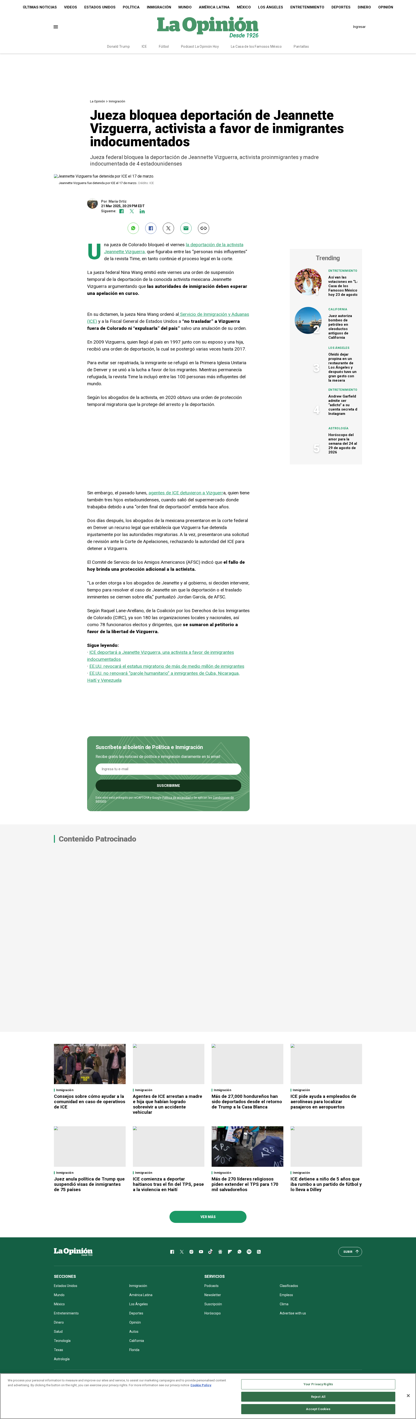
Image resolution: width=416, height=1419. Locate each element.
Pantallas (301, 46)
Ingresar (359, 27)
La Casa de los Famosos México (256, 46)
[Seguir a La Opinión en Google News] (220, 1252)
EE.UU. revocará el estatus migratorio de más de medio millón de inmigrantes (166, 666)
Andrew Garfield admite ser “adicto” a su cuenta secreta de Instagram (343, 405)
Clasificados (289, 1286)
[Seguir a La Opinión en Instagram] (191, 1252)
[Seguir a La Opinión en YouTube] (201, 1252)
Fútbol (164, 46)
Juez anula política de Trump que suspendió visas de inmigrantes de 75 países (89, 1184)
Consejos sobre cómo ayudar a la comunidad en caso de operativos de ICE (89, 1102)
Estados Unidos (100, 7)
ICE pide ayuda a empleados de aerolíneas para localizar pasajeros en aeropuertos (323, 1102)
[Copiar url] (203, 228)
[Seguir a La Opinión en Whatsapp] (239, 1252)
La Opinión (97, 101)
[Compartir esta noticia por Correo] (186, 228)
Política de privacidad (176, 797)
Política (131, 7)
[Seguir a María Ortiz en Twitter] (131, 211)
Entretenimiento (307, 7)
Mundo (185, 7)
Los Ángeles (270, 7)
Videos (70, 7)
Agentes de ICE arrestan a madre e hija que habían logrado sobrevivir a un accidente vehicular (167, 1104)
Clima (284, 1304)
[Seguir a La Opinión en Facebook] (172, 1252)
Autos (133, 1331)
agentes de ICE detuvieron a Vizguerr (186, 493)
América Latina (214, 7)
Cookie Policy (200, 1385)
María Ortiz (118, 201)
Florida (134, 1350)
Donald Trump (118, 46)
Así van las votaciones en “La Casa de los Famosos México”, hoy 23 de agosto (343, 286)
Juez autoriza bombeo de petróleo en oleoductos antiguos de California (340, 327)
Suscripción (213, 1304)
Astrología (338, 428)
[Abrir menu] (55, 26)
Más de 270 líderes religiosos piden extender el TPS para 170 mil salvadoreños (245, 1184)
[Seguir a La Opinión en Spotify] (249, 1252)
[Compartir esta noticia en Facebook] (150, 228)
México (244, 7)
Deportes (341, 7)
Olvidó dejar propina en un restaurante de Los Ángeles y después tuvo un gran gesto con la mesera (342, 367)
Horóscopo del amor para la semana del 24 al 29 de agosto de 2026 (342, 443)
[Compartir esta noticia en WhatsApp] (133, 228)
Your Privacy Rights (318, 1384)
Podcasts (211, 1286)
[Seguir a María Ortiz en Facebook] (121, 211)
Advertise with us (293, 1313)
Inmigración (159, 7)
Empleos (286, 1295)
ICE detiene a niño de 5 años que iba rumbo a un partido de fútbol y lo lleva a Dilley (326, 1184)
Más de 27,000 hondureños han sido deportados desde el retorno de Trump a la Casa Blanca (247, 1102)
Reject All (318, 1397)
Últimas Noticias (40, 7)
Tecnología (62, 1341)
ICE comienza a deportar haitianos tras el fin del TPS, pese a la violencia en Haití (168, 1184)
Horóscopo (212, 1313)
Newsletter (212, 1295)
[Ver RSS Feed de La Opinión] (259, 1252)
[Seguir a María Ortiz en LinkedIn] (142, 211)
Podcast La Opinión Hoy (200, 46)
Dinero (364, 7)
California (337, 309)
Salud (58, 1331)
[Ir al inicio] (73, 1252)
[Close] (408, 1395)
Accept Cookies (318, 1409)
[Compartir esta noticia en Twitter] (168, 228)
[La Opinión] (207, 26)
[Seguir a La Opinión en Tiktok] (210, 1252)
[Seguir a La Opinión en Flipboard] (230, 1252)
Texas (58, 1350)
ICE (144, 46)
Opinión (385, 7)
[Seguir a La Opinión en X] (182, 1252)
